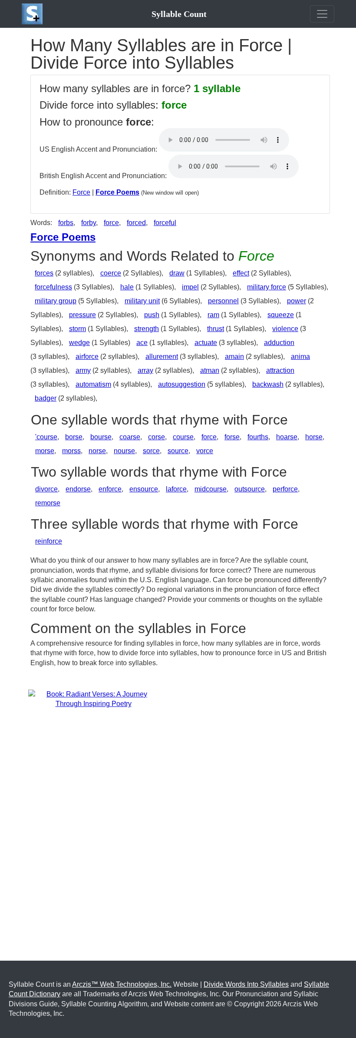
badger (45, 398)
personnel (223, 301)
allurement (161, 356)
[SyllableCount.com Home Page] (34, 13)
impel (190, 287)
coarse (129, 437)
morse (44, 450)
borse (73, 437)
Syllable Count (179, 14)
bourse (101, 437)
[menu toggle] (322, 14)
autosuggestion (181, 384)
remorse (47, 503)
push (151, 314)
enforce (110, 489)
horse (314, 437)
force (111, 222)
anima (300, 356)
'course (46, 437)
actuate (205, 342)
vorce (204, 450)
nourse (124, 450)
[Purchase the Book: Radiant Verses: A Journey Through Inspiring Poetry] (93, 699)
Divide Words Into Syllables (246, 984)
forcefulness (53, 287)
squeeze (280, 314)
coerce (110, 273)
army (83, 370)
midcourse (210, 489)
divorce (46, 489)
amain (234, 356)
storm (77, 328)
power (296, 301)
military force (266, 287)
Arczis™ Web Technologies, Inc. (121, 984)
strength (146, 328)
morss (71, 450)
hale (127, 287)
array (145, 370)
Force (81, 192)
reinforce (48, 541)
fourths (257, 437)
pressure (82, 314)
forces (44, 273)
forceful (165, 222)
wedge (79, 342)
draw (177, 273)
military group (55, 301)
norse (97, 450)
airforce (87, 356)
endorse (78, 489)
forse (232, 437)
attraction (280, 370)
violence (285, 328)
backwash (267, 384)
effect (241, 273)
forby (88, 222)
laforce (176, 489)
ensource (143, 489)
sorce (151, 450)
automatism (93, 384)
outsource (249, 489)
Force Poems (117, 192)
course (183, 437)
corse (156, 437)
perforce (285, 489)
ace (142, 342)
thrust (215, 328)
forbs (65, 222)
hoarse (286, 437)
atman (209, 370)
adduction (279, 342)
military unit (142, 301)
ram (213, 314)
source (178, 450)
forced (136, 222)
